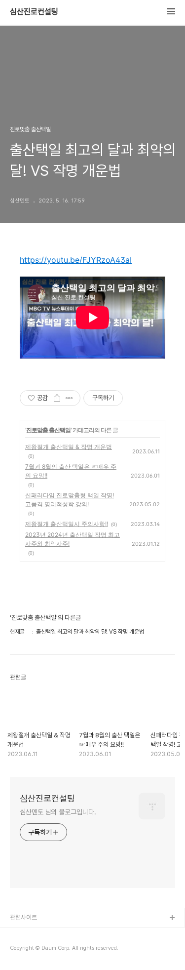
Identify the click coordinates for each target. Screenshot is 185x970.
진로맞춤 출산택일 (48, 430)
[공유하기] (57, 398)
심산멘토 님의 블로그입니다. (58, 812)
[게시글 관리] (69, 398)
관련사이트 (23, 917)
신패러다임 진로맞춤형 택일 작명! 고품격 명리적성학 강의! (69, 499)
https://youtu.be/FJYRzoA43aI (76, 260)
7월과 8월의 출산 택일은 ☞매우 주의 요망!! (70, 471)
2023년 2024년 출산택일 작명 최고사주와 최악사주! (72, 539)
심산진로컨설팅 (34, 11)
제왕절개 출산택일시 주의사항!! (66, 523)
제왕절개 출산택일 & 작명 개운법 (68, 446)
